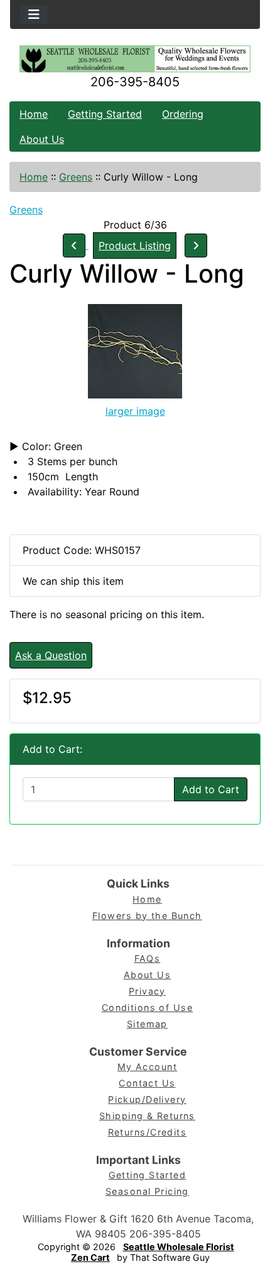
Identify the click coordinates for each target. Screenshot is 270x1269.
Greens (75, 177)
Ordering (182, 114)
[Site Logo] (135, 58)
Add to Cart (210, 789)
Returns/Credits (147, 1132)
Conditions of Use (147, 1007)
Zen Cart (90, 1257)
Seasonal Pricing (147, 1191)
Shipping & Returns (147, 1115)
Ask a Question (51, 655)
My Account (147, 1066)
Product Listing (135, 245)
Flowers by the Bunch (147, 915)
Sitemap (147, 1023)
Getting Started (105, 114)
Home (33, 114)
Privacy (147, 991)
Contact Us (147, 1083)
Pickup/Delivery (147, 1099)
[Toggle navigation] (34, 14)
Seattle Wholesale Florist (178, 1246)
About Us (41, 139)
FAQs (147, 958)
